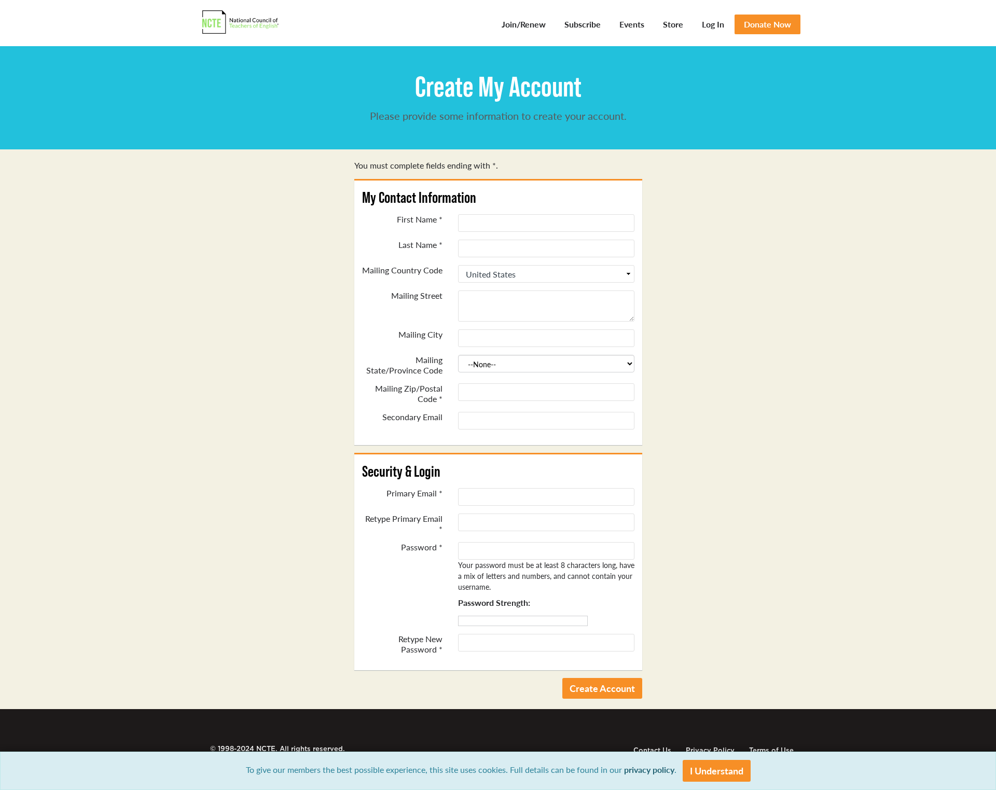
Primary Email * (414, 493)
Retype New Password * (420, 644)
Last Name (420, 245)
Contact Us (652, 750)
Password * (421, 547)
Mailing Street (416, 295)
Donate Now (767, 24)
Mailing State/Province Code (404, 365)
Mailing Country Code (402, 270)
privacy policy (649, 769)
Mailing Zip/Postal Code (408, 393)
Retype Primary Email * (403, 524)
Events (631, 24)
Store (673, 24)
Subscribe (582, 24)
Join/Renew (524, 24)
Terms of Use (771, 750)
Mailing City (420, 334)
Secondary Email (412, 417)
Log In (713, 24)
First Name (419, 219)
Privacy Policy (710, 750)
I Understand (716, 770)
